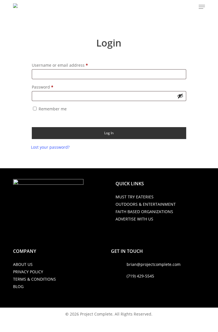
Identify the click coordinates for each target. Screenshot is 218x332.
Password (42, 87)
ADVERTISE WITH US (134, 219)
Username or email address (60, 65)
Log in (109, 133)
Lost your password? (50, 147)
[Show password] (180, 96)
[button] (202, 7)
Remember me (53, 109)
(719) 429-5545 (140, 276)
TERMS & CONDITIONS (34, 279)
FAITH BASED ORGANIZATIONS (144, 211)
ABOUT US (23, 264)
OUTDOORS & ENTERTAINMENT (146, 204)
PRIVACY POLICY (28, 271)
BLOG (18, 286)
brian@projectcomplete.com (154, 264)
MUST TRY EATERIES (135, 196)
